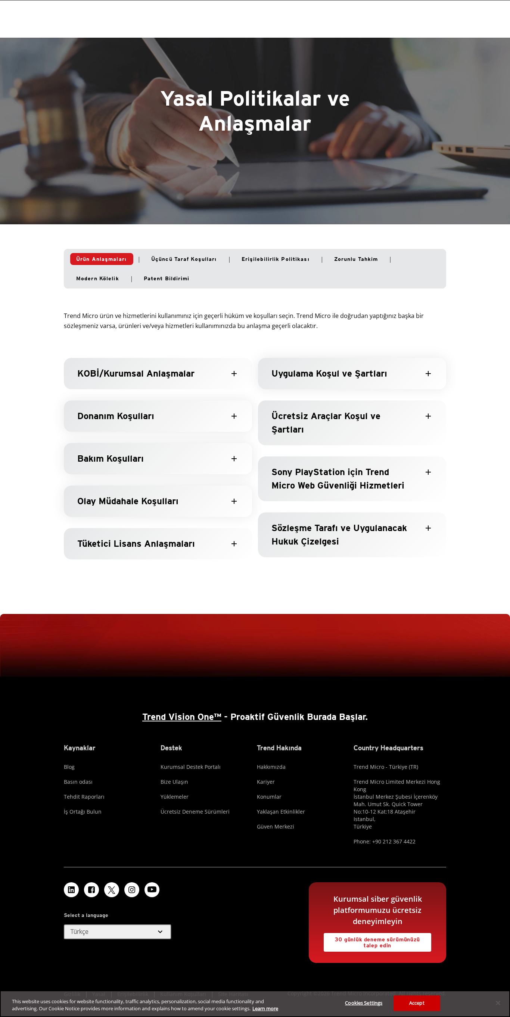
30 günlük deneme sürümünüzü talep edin (377, 942)
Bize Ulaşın (174, 781)
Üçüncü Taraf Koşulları (184, 259)
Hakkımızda (271, 766)
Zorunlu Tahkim (356, 259)
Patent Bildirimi (167, 278)
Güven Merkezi (275, 826)
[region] (255, 1004)
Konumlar (269, 796)
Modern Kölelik (97, 278)
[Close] (498, 1003)
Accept (417, 1002)
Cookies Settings (363, 1002)
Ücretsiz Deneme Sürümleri (195, 811)
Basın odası (78, 781)
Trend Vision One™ (181, 716)
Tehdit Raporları (84, 796)
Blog (69, 766)
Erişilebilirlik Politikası (276, 259)
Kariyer (266, 781)
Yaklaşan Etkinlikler (281, 811)
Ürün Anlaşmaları (101, 259)
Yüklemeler (175, 796)
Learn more (265, 1008)
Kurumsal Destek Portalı (191, 766)
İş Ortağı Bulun (83, 811)
